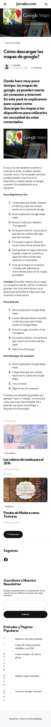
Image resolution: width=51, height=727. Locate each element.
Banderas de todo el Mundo (28, 638)
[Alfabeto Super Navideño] (6, 680)
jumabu (16, 65)
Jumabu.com (26, 4)
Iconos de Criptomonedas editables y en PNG (27, 647)
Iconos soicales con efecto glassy (28, 656)
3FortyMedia (35, 718)
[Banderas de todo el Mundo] (6, 638)
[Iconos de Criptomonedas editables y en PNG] (6, 644)
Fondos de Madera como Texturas (21, 514)
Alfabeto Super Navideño (27, 675)
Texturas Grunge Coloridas (28, 691)
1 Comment (36, 67)
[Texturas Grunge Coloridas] (6, 695)
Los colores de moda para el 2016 (23, 461)
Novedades (10, 453)
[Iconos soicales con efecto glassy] (6, 661)
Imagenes (9, 506)
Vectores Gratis (13, 43)
